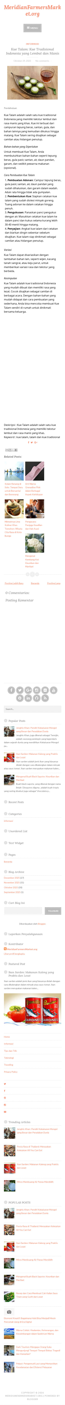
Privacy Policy (10, 1071)
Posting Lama (53, 583)
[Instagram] (37, 690)
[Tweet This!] (32, 442)
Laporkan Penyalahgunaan (26, 934)
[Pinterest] (20, 698)
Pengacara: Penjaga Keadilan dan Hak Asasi (33, 525)
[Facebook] (11, 690)
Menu (34, 27)
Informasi (8, 1043)
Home (7, 1036)
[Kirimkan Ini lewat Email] (7, 450)
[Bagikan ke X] (13, 450)
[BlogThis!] (10, 450)
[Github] (37, 698)
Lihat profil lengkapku (14, 953)
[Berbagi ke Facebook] (16, 450)
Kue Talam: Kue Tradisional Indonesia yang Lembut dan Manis (32, 51)
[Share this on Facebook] (28, 442)
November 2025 (12, 882)
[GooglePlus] (28, 690)
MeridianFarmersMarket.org (32, 10)
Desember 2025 (12, 877)
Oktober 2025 (11, 887)
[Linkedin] (28, 698)
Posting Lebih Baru (14, 583)
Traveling (8, 1064)
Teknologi (9, 1057)
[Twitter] (20, 690)
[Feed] (45, 698)
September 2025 (12, 892)
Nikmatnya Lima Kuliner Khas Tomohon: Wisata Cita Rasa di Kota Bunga (13, 528)
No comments (42, 60)
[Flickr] (45, 690)
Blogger (41, 923)
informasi (32, 44)
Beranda (35, 583)
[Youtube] (53, 690)
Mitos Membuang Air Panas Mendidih (35, 1181)
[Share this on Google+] (36, 442)
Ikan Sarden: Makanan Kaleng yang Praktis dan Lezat (31, 973)
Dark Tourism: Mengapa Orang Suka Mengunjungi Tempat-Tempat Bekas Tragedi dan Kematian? (38, 1350)
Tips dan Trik (10, 1050)
